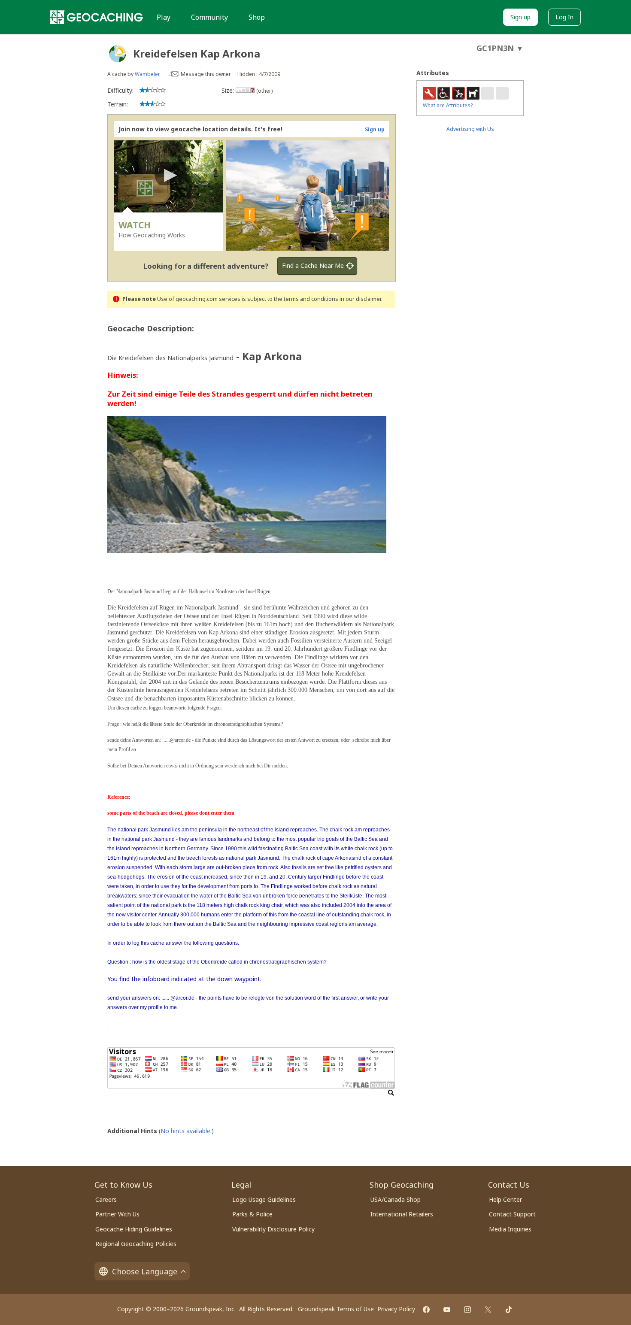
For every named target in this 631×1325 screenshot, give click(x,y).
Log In (564, 17)
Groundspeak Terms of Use (336, 1309)
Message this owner (206, 74)
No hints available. (186, 1131)
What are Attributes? (448, 105)
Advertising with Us (470, 129)
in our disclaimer (360, 299)
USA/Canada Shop (395, 1199)
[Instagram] (467, 1309)
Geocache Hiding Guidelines (133, 1229)
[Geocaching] (96, 17)
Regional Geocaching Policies (135, 1244)
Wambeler (147, 74)
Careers (106, 1199)
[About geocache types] (117, 53)
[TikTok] (509, 1309)
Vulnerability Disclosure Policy (273, 1229)
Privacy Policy (396, 1309)
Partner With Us (117, 1214)
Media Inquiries (510, 1229)
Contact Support (512, 1214)
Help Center (505, 1199)
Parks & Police (252, 1214)
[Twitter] (488, 1309)
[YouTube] (447, 1309)
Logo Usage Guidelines (264, 1199)
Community (209, 17)
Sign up (520, 17)
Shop (257, 17)
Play (163, 17)
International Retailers (401, 1214)
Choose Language (144, 1271)
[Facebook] (426, 1309)
